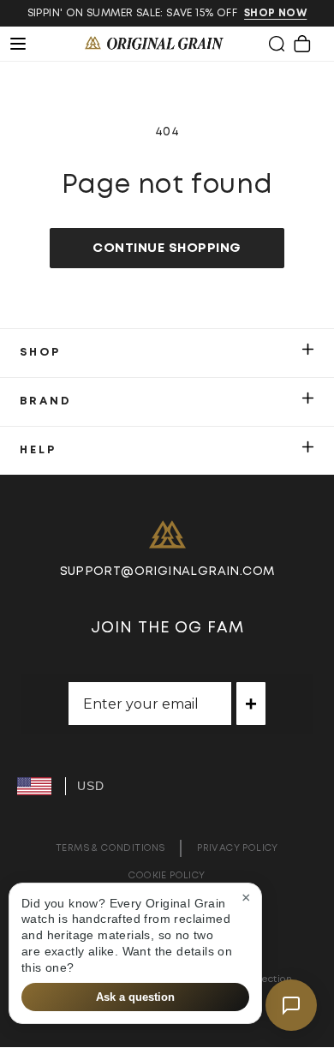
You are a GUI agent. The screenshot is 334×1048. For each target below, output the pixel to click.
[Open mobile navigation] (27, 44)
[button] (276, 44)
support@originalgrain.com (167, 572)
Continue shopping (167, 248)
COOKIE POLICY (166, 875)
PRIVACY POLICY (237, 848)
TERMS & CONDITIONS (110, 848)
